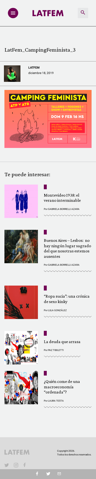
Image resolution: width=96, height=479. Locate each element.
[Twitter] (48, 474)
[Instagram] (16, 465)
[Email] (59, 474)
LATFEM (34, 67)
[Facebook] (25, 465)
